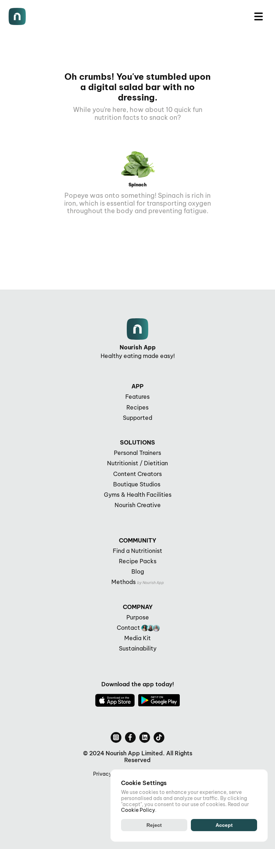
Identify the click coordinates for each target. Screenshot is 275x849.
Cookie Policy (138, 810)
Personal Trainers (137, 452)
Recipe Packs (137, 561)
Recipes (137, 407)
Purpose (137, 617)
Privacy (102, 774)
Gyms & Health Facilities (138, 494)
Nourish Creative (138, 505)
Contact (128, 627)
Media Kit (137, 638)
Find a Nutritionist (137, 550)
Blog (137, 571)
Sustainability (137, 648)
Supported (137, 417)
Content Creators (137, 473)
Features (137, 396)
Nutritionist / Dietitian (137, 463)
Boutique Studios (137, 484)
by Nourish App (150, 582)
